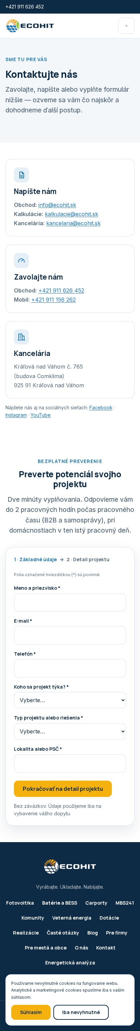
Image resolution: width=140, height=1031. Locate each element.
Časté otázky (63, 932)
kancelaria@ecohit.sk (73, 223)
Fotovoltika (20, 903)
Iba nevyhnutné (81, 1012)
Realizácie (26, 932)
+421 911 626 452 (24, 7)
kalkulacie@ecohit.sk (71, 214)
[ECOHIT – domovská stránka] (30, 25)
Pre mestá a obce (46, 947)
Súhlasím (31, 1012)
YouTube (41, 415)
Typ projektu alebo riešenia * (48, 717)
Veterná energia (71, 917)
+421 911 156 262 (53, 299)
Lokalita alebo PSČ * (38, 749)
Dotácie (109, 917)
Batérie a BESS (59, 903)
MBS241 (125, 903)
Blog (92, 932)
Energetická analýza (70, 962)
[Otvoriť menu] (126, 26)
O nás (81, 947)
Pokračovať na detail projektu (63, 789)
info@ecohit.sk (57, 204)
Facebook (100, 407)
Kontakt (106, 947)
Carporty (96, 903)
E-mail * (23, 621)
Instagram (16, 415)
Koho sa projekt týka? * (41, 686)
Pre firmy (116, 932)
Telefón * (25, 654)
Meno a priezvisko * (37, 588)
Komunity (32, 917)
